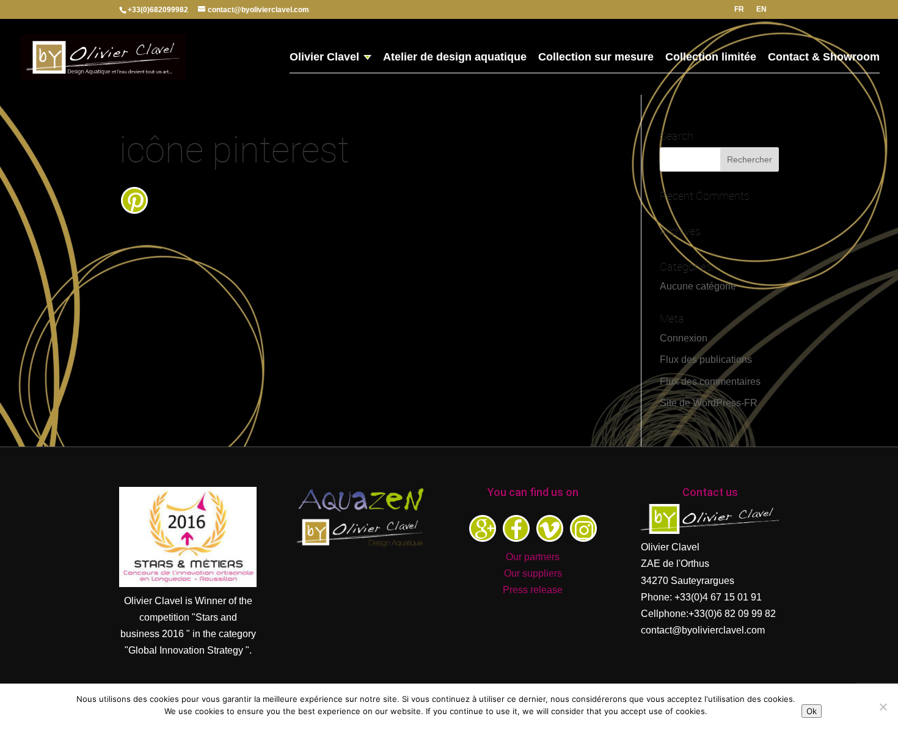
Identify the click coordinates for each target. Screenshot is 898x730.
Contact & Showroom (824, 58)
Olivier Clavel (324, 58)
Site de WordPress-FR (708, 403)
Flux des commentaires (710, 381)
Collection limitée (710, 58)
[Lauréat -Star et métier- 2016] (188, 584)
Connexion (683, 338)
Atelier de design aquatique (455, 58)
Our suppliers (533, 573)
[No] (883, 707)
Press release (533, 590)
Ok (811, 711)
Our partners (533, 557)
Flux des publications (706, 359)
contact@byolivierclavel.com (703, 630)
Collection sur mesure (596, 58)
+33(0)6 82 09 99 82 (732, 613)
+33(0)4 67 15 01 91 (718, 597)
